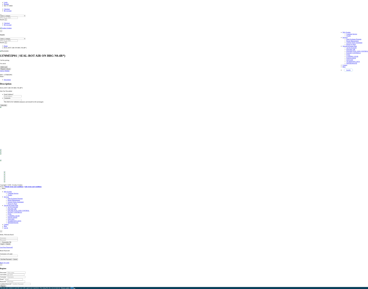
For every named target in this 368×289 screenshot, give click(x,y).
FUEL (348, 55)
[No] (74, 288)
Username (3, 277)
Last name (3, 274)
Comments (7, 98)
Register (6, 4)
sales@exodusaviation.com (12, 115)
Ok (72, 288)
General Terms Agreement (354, 42)
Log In (348, 70)
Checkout (7, 9)
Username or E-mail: (6, 254)
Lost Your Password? (6, 247)
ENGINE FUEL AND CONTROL (357, 51)
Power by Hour (351, 44)
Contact (345, 65)
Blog (344, 67)
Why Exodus (346, 32)
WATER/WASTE (351, 63)
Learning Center (9, 131)
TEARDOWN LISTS (353, 61)
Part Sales (7, 124)
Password (3, 281)
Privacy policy (65, 288)
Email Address (8, 94)
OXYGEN (349, 60)
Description (7, 80)
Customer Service (351, 34)
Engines (6, 126)
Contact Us (7, 130)
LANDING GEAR (352, 56)
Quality (348, 36)
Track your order (9, 142)
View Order (7, 141)
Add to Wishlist (4, 71)
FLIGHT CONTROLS (353, 53)
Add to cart (4, 67)
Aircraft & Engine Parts (350, 46)
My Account (7, 11)
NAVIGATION (351, 58)
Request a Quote (5, 69)
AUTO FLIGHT (351, 48)
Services (345, 37)
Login (5, 2)
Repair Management (352, 41)
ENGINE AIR (350, 49)
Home (6, 46)
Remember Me (6, 242)
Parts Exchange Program (353, 39)
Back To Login (4, 263)
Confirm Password (5, 284)
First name (3, 272)
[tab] (186, 80)
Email (2, 279)
